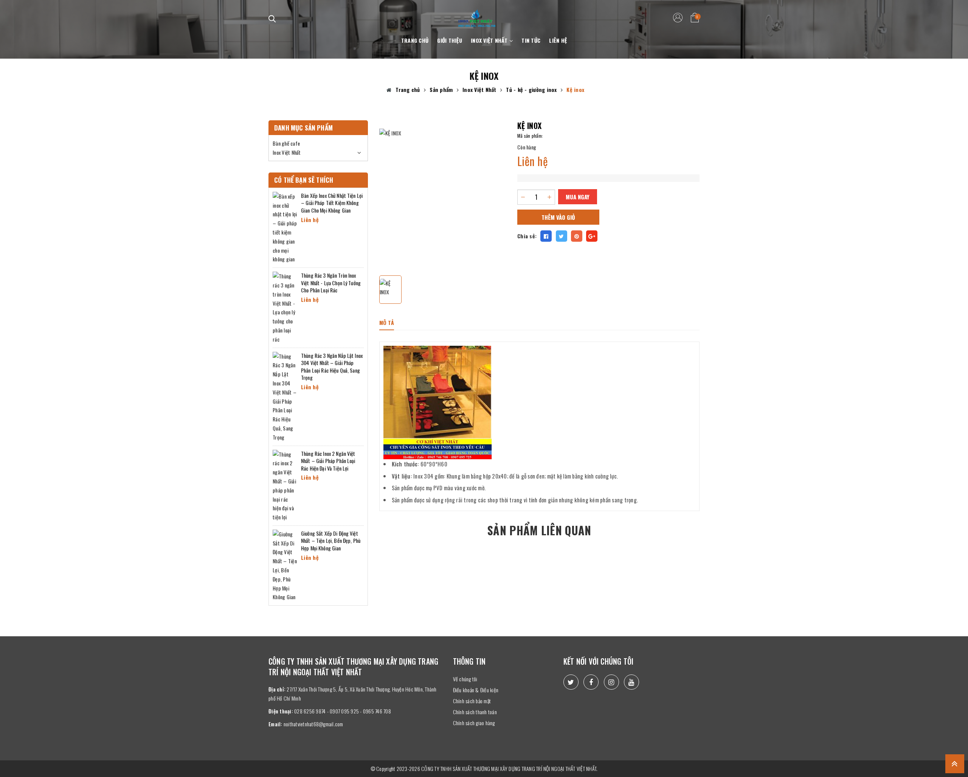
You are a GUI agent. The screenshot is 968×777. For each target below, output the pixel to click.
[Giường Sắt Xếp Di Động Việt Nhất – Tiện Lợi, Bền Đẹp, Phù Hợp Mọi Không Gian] (285, 565)
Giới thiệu (449, 40)
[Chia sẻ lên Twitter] (561, 236)
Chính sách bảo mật (472, 701)
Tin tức (530, 40)
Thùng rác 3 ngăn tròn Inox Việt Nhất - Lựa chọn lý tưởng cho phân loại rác (331, 282)
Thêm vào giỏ (558, 217)
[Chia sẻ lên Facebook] (546, 236)
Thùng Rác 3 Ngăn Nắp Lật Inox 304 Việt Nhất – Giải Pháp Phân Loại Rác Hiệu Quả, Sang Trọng (332, 366)
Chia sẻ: (527, 236)
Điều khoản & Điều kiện (476, 690)
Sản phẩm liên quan (539, 530)
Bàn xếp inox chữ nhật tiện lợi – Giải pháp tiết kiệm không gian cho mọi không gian (332, 202)
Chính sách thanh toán (475, 712)
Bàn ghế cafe (286, 143)
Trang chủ (414, 40)
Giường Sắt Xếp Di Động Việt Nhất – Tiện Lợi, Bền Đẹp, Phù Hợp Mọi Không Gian (330, 540)
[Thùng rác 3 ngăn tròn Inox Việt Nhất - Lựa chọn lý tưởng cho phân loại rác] (285, 307)
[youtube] (631, 682)
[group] (442, 192)
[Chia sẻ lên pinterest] (576, 236)
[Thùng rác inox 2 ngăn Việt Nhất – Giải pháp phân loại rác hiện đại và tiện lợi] (285, 485)
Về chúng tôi (465, 679)
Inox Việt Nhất (490, 40)
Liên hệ (558, 40)
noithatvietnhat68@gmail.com (313, 724)
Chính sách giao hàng (474, 723)
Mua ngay (577, 197)
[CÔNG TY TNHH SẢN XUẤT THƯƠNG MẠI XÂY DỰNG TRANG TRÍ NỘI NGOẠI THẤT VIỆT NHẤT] (477, 14)
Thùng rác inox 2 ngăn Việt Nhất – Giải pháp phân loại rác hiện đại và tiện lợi (328, 460)
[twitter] (571, 682)
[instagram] (611, 682)
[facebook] (591, 682)
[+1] (591, 236)
